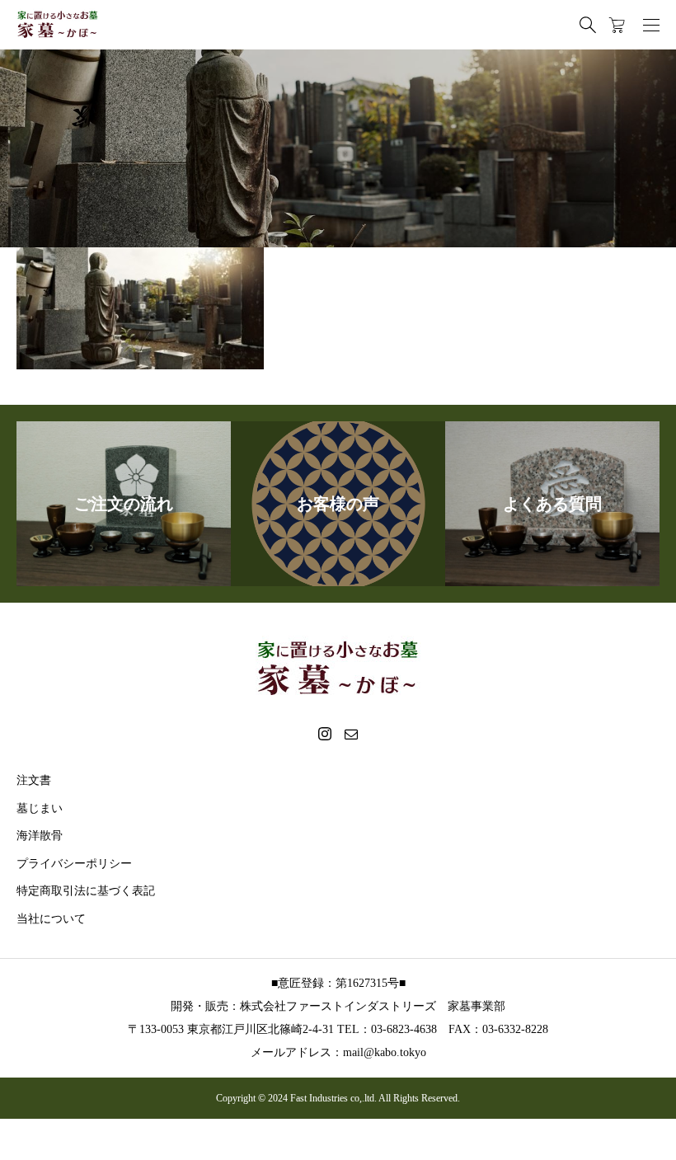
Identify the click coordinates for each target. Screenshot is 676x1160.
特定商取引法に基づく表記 (85, 891)
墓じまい (39, 808)
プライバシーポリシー (74, 863)
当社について (51, 919)
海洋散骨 (39, 835)
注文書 (33, 780)
